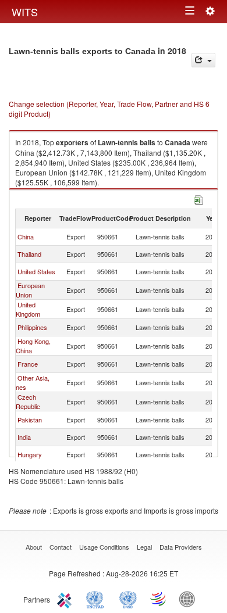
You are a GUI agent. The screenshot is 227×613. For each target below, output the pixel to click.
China (25, 236)
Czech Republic (28, 401)
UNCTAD (97, 598)
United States (36, 271)
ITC (66, 598)
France (27, 363)
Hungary (29, 454)
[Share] (203, 60)
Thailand (29, 254)
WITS (25, 11)
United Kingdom (28, 309)
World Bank (189, 598)
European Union (30, 290)
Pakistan (29, 419)
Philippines (32, 327)
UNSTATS (128, 598)
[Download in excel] (198, 198)
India (24, 437)
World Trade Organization (159, 598)
